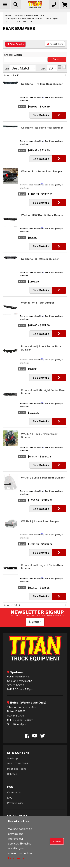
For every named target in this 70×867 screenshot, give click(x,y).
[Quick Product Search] (16, 4)
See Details (41, 115)
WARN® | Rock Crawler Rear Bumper (39, 435)
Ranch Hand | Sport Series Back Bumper (41, 348)
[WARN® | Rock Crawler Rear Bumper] (10, 438)
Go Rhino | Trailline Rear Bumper (42, 84)
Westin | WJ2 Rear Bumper (37, 302)
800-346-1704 (15, 715)
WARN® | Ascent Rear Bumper (40, 521)
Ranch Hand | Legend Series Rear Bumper (42, 566)
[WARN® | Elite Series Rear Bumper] (10, 481)
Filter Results (16, 44)
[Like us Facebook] (27, 736)
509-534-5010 (15, 685)
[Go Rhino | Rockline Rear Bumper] (10, 126)
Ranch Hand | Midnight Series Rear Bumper (43, 391)
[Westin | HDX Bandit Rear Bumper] (10, 219)
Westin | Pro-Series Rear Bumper (41, 171)
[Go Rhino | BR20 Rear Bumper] (10, 257)
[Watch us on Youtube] (34, 736)
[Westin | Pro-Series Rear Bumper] (10, 175)
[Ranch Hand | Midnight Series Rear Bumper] (10, 394)
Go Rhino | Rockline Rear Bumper (42, 127)
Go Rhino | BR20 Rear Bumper (40, 258)
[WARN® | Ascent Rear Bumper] (10, 522)
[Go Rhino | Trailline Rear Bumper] (10, 82)
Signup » (35, 621)
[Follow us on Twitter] (42, 736)
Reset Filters (56, 43)
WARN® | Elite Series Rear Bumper (43, 477)
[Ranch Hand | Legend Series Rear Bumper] (10, 568)
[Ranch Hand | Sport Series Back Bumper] (10, 350)
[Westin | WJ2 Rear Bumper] (10, 306)
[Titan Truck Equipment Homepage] (35, 4)
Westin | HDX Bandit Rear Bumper (42, 215)
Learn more (16, 858)
